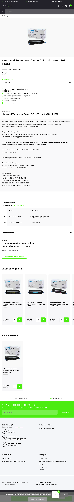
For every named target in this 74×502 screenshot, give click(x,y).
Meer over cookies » (37, 499)
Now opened (20, 205)
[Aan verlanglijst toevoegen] (70, 83)
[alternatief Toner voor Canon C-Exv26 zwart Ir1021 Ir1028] (12, 354)
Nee (64, 495)
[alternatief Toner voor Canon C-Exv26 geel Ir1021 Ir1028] (12, 287)
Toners (41, 464)
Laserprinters (43, 467)
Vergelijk (7, 83)
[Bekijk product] (19, 319)
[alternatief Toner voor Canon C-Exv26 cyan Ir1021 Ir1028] (35, 287)
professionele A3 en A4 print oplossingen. (52, 461)
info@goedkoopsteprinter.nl (39, 217)
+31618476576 (35, 223)
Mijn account (6, 458)
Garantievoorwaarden (46, 428)
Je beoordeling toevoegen (14, 256)
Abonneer (65, 412)
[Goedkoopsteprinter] (7, 6)
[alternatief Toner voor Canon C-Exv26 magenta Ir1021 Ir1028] (59, 287)
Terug (6, 16)
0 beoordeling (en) (14, 69)
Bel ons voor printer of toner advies (13, 461)
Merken (41, 470)
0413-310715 (34, 211)
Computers (43, 458)
